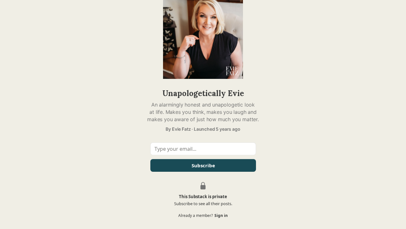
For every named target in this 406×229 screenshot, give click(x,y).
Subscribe (203, 165)
